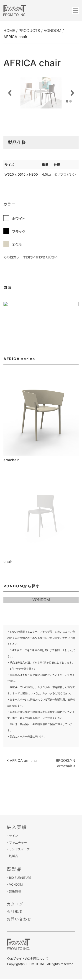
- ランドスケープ (18, 849)
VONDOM (52, 30)
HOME (9, 30)
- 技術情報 (14, 891)
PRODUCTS (29, 30)
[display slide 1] (67, 101)
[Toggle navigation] (75, 10)
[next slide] (72, 93)
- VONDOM (15, 884)
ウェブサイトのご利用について (28, 958)
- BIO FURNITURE (19, 877)
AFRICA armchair (24, 760)
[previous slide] (10, 93)
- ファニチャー (17, 842)
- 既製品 (12, 856)
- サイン (12, 835)
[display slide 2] (70, 101)
